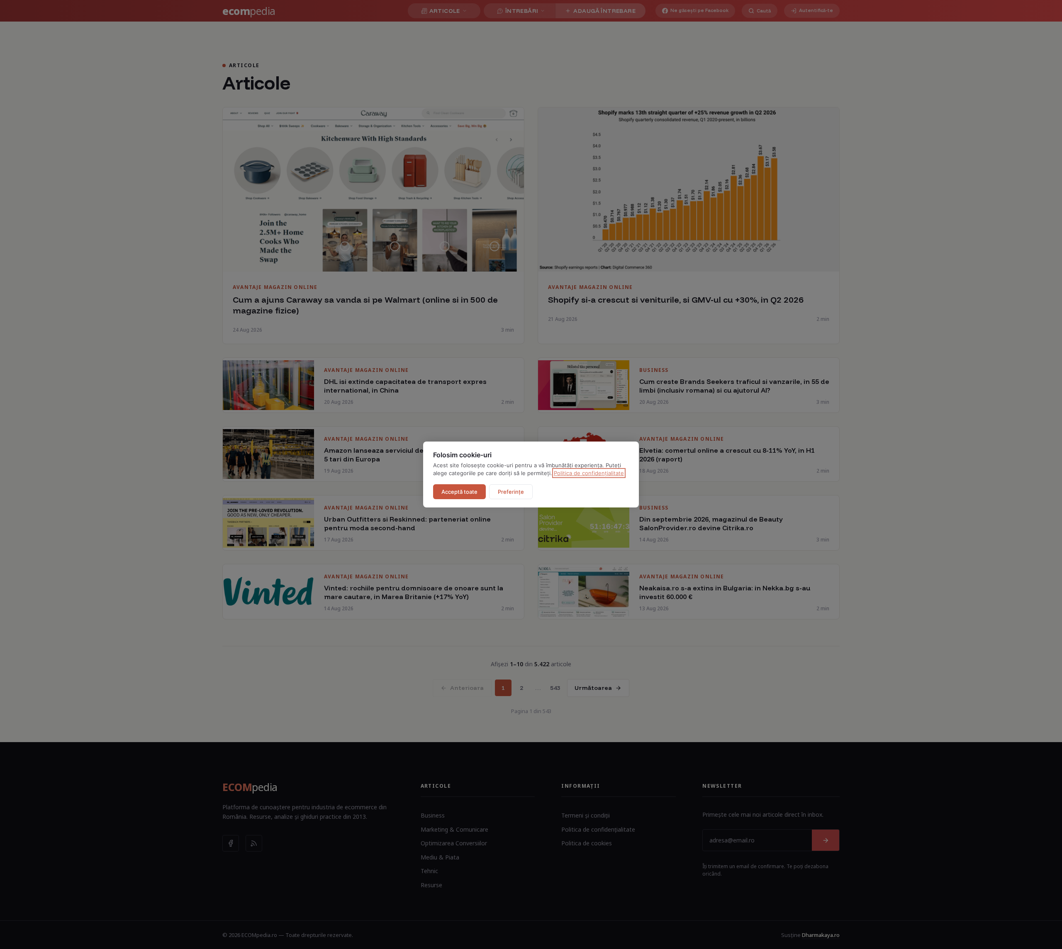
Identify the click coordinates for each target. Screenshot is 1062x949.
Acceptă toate (459, 491)
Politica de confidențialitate (589, 473)
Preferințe (511, 491)
